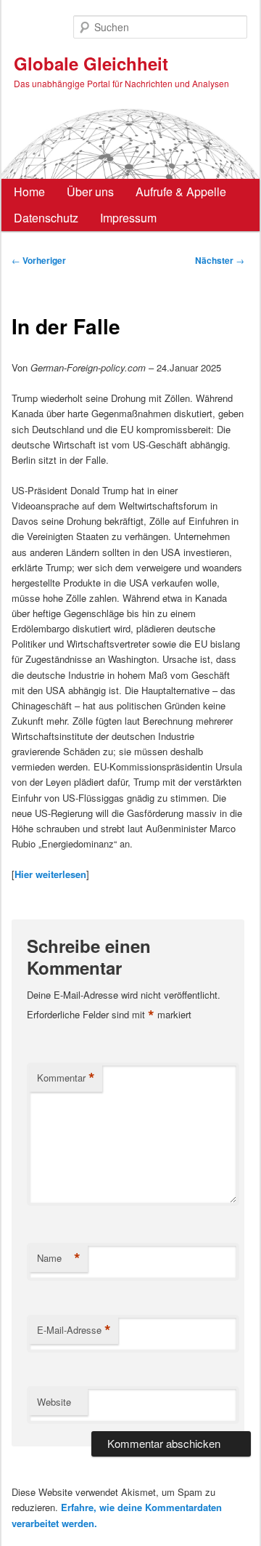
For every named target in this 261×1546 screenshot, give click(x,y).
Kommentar (66, 1078)
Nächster (219, 260)
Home (29, 191)
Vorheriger (39, 260)
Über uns (90, 191)
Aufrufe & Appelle (181, 191)
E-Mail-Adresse (74, 1330)
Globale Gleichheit (91, 63)
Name (58, 1258)
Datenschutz (46, 217)
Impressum (128, 217)
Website (54, 1402)
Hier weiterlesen (50, 874)
